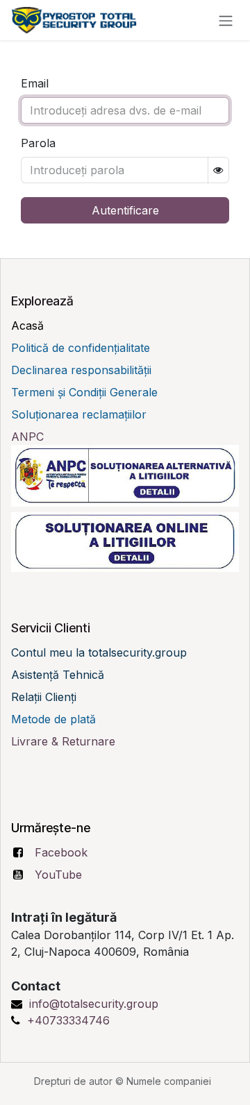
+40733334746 (68, 1020)
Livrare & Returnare (65, 741)
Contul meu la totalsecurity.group (99, 652)
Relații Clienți (43, 697)
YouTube (58, 875)
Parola (38, 143)
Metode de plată (55, 719)
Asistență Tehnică (57, 675)
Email (35, 83)
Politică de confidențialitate (80, 348)
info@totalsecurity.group (93, 1004)
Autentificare (125, 210)
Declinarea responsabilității (81, 370)
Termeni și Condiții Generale (84, 392)
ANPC (27, 437)
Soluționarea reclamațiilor (79, 414)
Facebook (61, 852)
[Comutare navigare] (226, 20)
